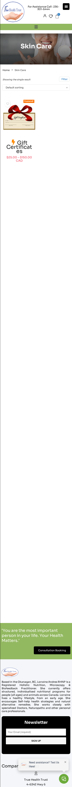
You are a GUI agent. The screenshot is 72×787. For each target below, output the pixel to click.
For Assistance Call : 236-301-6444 (43, 8)
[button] (36, 27)
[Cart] (57, 16)
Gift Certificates (19, 146)
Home (6, 70)
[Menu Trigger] (66, 6)
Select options (19, 164)
